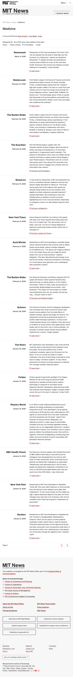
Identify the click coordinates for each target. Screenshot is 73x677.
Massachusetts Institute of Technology (16, 664)
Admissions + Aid (8, 649)
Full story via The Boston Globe (41, 298)
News (51, 649)
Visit (4, 668)
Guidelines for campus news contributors (53, 625)
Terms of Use (8, 607)
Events (12, 668)
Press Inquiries (43, 607)
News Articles (22, 36)
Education (6, 646)
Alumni (5, 651)
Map (8, 668)
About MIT (29, 651)
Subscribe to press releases (53, 619)
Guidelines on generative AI (19, 632)
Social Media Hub (23, 670)
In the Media (33, 36)
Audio (40, 36)
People (18, 668)
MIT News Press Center (46, 604)
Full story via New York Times (41, 233)
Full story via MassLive (39, 208)
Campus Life (30, 649)
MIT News (6, 22)
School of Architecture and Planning (18, 581)
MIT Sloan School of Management (17, 590)
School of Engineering (13, 584)
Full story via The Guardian (40, 171)
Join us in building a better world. (15, 657)
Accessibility (12, 670)
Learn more (35, 71)
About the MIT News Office (13, 604)
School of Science (11, 593)
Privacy (5, 670)
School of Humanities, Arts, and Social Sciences (23, 587)
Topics (14, 22)
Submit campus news (19, 625)
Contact (30, 668)
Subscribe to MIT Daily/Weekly (19, 619)
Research (29, 646)
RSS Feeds (41, 611)
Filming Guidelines (10, 611)
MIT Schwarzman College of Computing (20, 596)
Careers (24, 668)
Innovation (52, 646)
